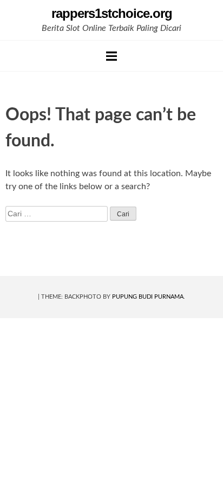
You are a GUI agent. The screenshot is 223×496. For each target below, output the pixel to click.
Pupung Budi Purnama (147, 297)
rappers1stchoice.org (111, 13)
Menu (111, 56)
